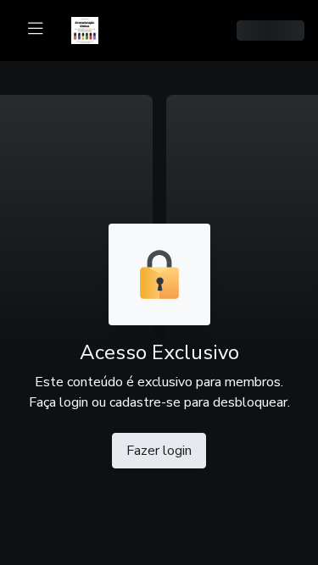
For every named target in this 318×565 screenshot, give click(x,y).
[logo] (95, 28)
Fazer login (159, 450)
